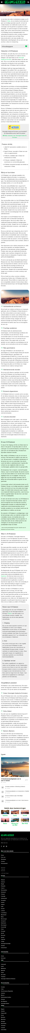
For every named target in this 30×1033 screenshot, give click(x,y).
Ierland (2, 902)
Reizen (10, 613)
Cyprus (2, 888)
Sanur (5, 823)
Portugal (3, 931)
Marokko (3, 1017)
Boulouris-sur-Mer (15, 824)
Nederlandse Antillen (6, 997)
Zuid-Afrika (3, 1029)
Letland (3, 910)
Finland (3, 894)
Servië (2, 933)
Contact (3, 861)
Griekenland (4, 898)
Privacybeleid (4, 863)
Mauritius (3, 1019)
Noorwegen (3, 925)
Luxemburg (3, 912)
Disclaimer (3, 859)
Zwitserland (4, 947)
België (2, 884)
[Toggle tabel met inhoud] (26, 46)
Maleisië (3, 970)
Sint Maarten (4, 1001)
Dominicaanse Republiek (7, 991)
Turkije (2, 941)
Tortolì (25, 815)
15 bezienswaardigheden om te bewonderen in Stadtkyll (17, 791)
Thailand (3, 976)
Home (2, 855)
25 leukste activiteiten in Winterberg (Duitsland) (15, 786)
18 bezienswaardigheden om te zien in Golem (11, 779)
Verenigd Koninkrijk (5, 943)
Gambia (3, 1011)
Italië (2, 906)
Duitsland (3, 892)
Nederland (3, 576)
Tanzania (3, 1025)
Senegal (3, 1021)
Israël (2, 966)
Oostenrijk (3, 927)
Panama (3, 999)
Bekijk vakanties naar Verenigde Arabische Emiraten (15, 136)
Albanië (3, 879)
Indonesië (3, 964)
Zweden (3, 945)
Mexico (2, 995)
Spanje (2, 937)
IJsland (2, 904)
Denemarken (4, 890)
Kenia (2, 1015)
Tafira (15, 815)
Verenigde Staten (5, 1003)
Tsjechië (3, 939)
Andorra (3, 882)
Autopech (3, 921)
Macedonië (3, 914)
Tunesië (3, 1027)
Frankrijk (3, 896)
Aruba (2, 956)
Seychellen (3, 1023)
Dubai (8, 21)
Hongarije (3, 900)
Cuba (2, 989)
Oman (2, 972)
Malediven (3, 968)
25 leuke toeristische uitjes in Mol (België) (14, 795)
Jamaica (3, 993)
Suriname (3, 958)
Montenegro (4, 919)
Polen (2, 929)
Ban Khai (25, 823)
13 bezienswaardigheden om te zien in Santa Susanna (16, 800)
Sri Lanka (3, 974)
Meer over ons (4, 842)
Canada (3, 987)
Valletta (5, 815)
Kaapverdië (3, 1013)
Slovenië (3, 935)
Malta (2, 916)
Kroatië (2, 908)
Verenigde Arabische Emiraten (8, 978)
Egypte (2, 1009)
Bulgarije (3, 886)
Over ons (3, 857)
